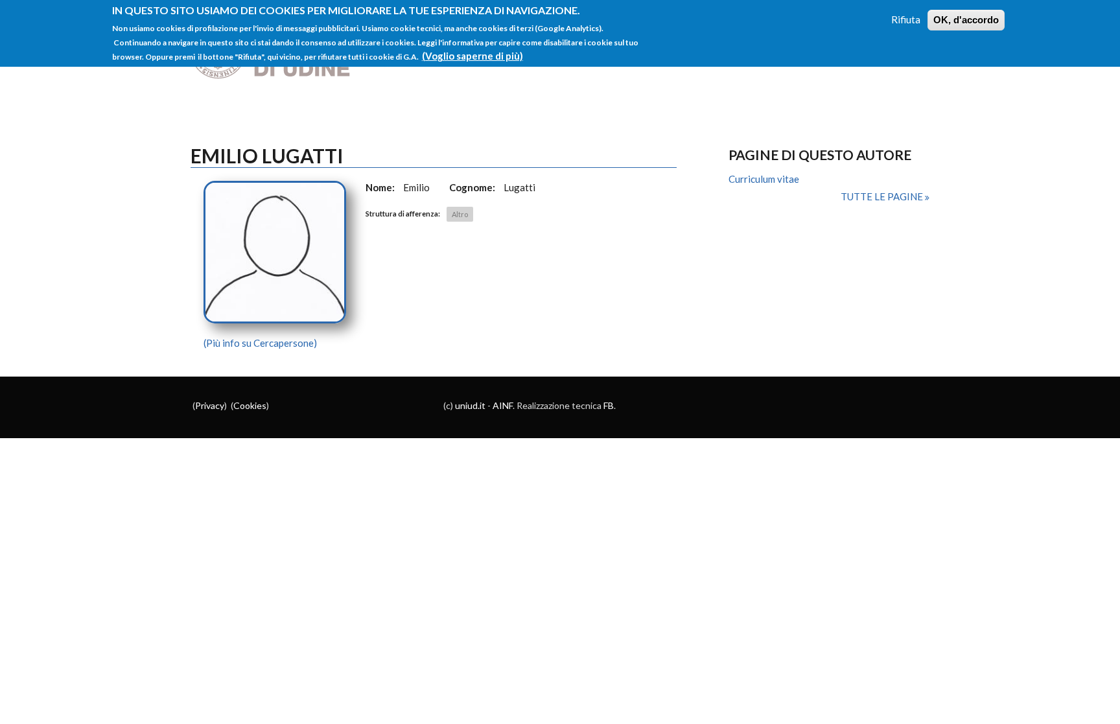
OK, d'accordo (966, 19)
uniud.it (470, 405)
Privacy (209, 405)
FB (608, 405)
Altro (460, 214)
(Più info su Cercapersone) (260, 343)
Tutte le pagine (883, 196)
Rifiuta (905, 19)
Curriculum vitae (764, 179)
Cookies (249, 405)
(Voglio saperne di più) (472, 56)
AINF (503, 405)
